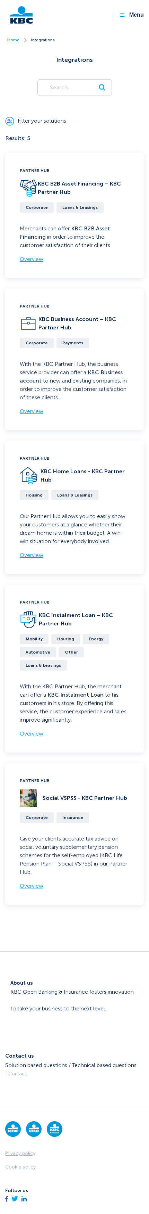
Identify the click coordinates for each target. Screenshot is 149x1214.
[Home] (19, 15)
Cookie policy (20, 1167)
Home (13, 40)
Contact (17, 1074)
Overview (31, 259)
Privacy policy (20, 1153)
